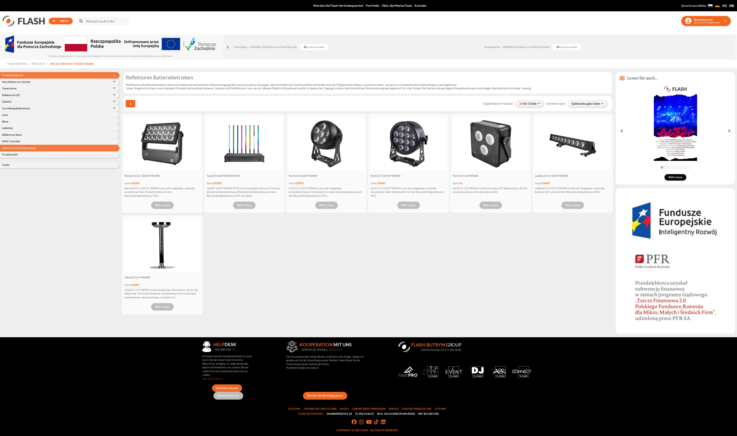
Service (394, 408)
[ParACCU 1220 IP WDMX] (408, 144)
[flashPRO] (408, 372)
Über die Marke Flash (397, 5)
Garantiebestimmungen (369, 408)
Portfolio (372, 5)
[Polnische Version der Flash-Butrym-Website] (710, 5)
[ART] (430, 372)
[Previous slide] (228, 46)
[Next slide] (729, 131)
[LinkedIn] (383, 422)
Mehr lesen (675, 177)
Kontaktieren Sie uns (417, 408)
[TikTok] (376, 422)
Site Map (440, 408)
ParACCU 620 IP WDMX (303, 175)
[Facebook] (354, 422)
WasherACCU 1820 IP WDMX (142, 175)
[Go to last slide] (622, 131)
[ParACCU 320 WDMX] (490, 144)
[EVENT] (453, 372)
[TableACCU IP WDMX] (162, 245)
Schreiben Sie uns (227, 388)
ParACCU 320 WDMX (465, 175)
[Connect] (521, 372)
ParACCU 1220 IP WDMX (386, 175)
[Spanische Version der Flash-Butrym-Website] (731, 5)
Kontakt (420, 5)
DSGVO (344, 408)
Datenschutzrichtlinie (320, 408)
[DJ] (476, 372)
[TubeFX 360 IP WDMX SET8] (244, 144)
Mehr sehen (162, 205)
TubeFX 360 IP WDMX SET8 (223, 175)
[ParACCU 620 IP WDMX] (326, 144)
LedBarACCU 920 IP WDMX (551, 175)
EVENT (135, 183)
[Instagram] (361, 422)
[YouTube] (369, 422)
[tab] (662, 167)
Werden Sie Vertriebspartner (325, 395)
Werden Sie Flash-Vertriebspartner (338, 5)
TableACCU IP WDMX (137, 277)
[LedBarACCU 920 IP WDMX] (572, 144)
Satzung (294, 408)
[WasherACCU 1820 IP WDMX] (162, 144)
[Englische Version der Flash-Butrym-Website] (724, 5)
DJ (461, 183)
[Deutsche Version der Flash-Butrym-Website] (717, 5)
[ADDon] (498, 372)
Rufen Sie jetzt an (228, 395)
